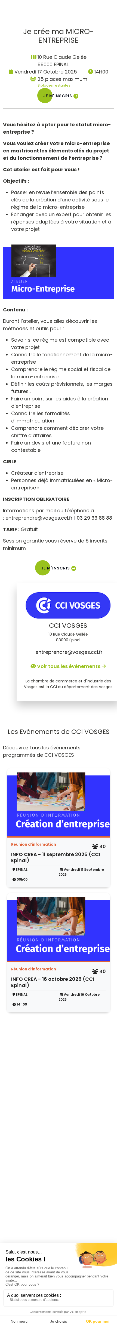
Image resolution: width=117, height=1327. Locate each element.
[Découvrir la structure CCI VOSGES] (68, 605)
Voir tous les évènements (68, 666)
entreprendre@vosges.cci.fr (68, 652)
